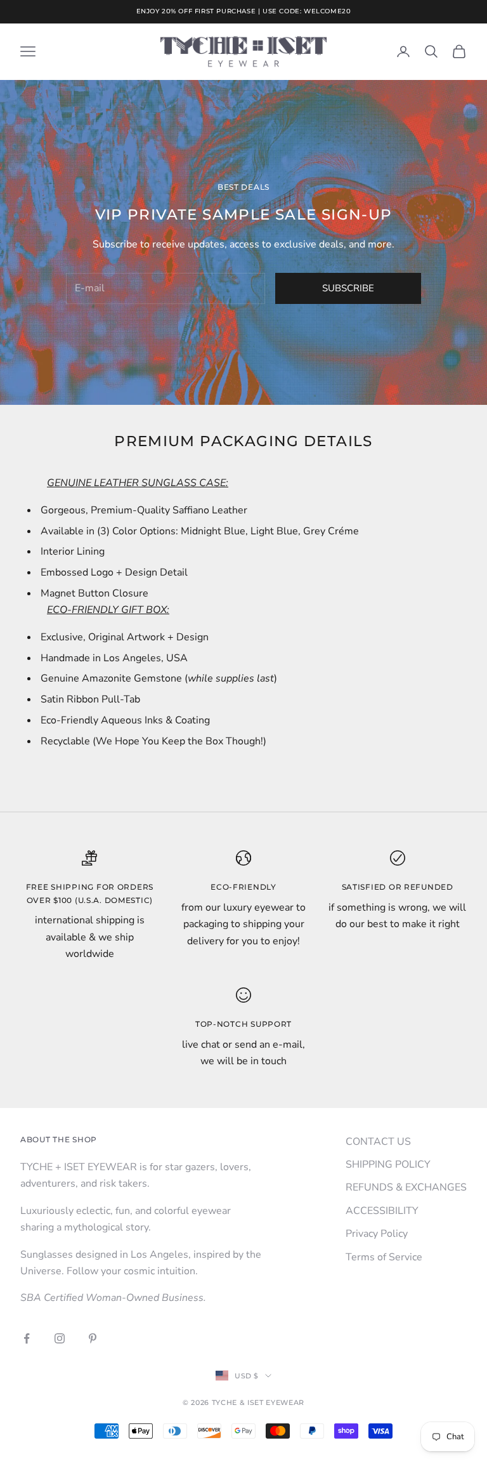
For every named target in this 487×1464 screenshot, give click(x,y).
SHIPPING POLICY (388, 1164)
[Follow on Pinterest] (92, 1338)
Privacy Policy (377, 1234)
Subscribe (348, 288)
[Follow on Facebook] (26, 1338)
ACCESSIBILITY (382, 1211)
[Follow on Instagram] (59, 1338)
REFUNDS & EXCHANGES (406, 1187)
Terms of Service (384, 1257)
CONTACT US (378, 1142)
